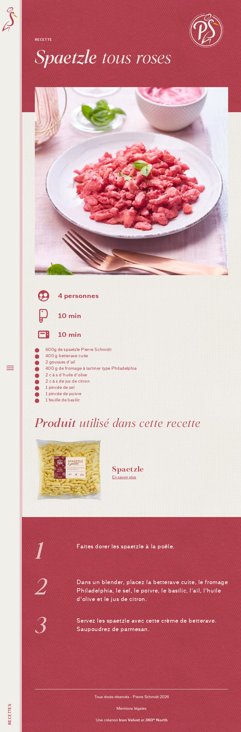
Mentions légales (131, 708)
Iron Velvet (129, 720)
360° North (156, 720)
